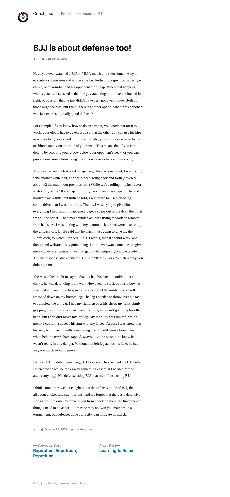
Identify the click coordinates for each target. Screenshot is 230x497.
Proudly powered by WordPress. (68, 483)
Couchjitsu (43, 13)
